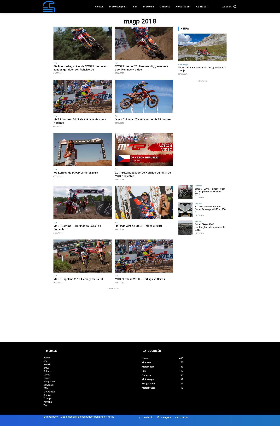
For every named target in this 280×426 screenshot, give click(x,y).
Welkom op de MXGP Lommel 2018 (75, 172)
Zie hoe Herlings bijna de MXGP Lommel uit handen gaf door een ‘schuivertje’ (80, 68)
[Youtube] (176, 417)
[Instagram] (158, 417)
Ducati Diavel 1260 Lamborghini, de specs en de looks (210, 227)
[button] (229, 6)
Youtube (183, 417)
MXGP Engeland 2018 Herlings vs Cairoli (78, 279)
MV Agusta (49, 391)
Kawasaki (48, 384)
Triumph (47, 398)
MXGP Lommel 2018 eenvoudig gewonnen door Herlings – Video (141, 68)
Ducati (46, 374)
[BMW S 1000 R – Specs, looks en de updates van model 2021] (185, 192)
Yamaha (47, 401)
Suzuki (47, 395)
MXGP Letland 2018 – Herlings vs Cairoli (140, 279)
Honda (46, 378)
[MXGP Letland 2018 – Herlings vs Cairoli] (144, 256)
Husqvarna (49, 381)
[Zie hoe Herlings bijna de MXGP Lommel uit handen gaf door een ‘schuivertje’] (82, 43)
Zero (45, 405)
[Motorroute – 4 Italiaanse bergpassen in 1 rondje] (202, 47)
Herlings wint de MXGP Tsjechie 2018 (138, 226)
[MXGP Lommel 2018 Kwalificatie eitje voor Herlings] (82, 96)
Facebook (147, 417)
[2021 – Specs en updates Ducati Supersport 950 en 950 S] (185, 210)
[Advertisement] (113, 313)
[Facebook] (140, 417)
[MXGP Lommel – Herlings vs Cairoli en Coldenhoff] (82, 202)
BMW (46, 367)
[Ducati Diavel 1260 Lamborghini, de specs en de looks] (185, 227)
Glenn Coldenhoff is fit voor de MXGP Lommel (143, 119)
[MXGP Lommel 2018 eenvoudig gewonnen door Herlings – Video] (144, 43)
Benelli (46, 364)
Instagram (166, 417)
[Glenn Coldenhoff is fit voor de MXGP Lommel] (144, 96)
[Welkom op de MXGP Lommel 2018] (82, 149)
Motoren (198, 186)
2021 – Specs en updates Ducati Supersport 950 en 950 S (210, 209)
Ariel (45, 361)
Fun (55, 63)
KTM (45, 388)
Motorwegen (183, 64)
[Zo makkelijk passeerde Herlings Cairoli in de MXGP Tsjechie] (144, 149)
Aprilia (46, 357)
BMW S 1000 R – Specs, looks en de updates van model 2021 (210, 191)
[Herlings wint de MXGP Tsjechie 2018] (144, 202)
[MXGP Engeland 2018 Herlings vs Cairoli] (82, 256)
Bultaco (47, 371)
